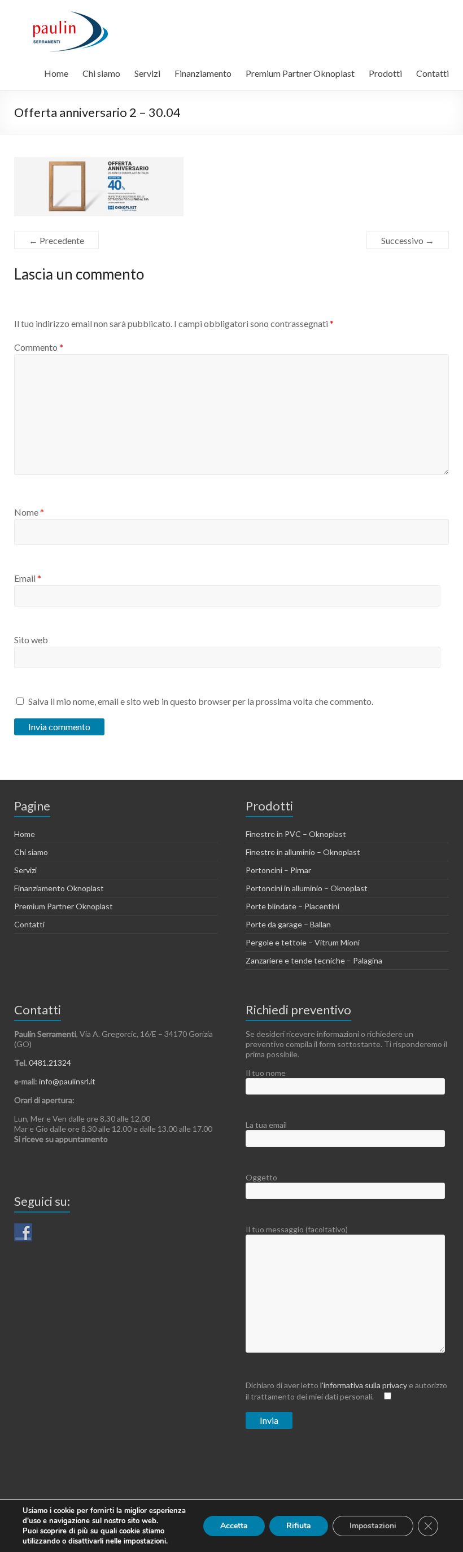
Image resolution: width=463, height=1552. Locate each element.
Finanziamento (202, 73)
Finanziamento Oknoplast (59, 888)
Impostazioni (373, 1525)
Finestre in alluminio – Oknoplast (303, 852)
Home (56, 73)
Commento (38, 347)
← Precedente (56, 240)
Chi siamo (101, 73)
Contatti (432, 73)
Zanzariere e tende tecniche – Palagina (314, 960)
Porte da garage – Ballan (288, 924)
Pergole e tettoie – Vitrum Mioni (303, 942)
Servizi (147, 73)
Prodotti (385, 73)
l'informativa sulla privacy (364, 1385)
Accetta (234, 1525)
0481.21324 (50, 1062)
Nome (29, 512)
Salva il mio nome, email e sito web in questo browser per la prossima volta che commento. (200, 701)
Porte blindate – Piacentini (292, 906)
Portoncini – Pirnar (278, 870)
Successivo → (407, 240)
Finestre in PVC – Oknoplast (296, 834)
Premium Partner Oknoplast (300, 73)
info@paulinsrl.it (67, 1081)
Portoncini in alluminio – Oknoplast (307, 888)
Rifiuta (298, 1525)
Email (27, 578)
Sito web (31, 639)
